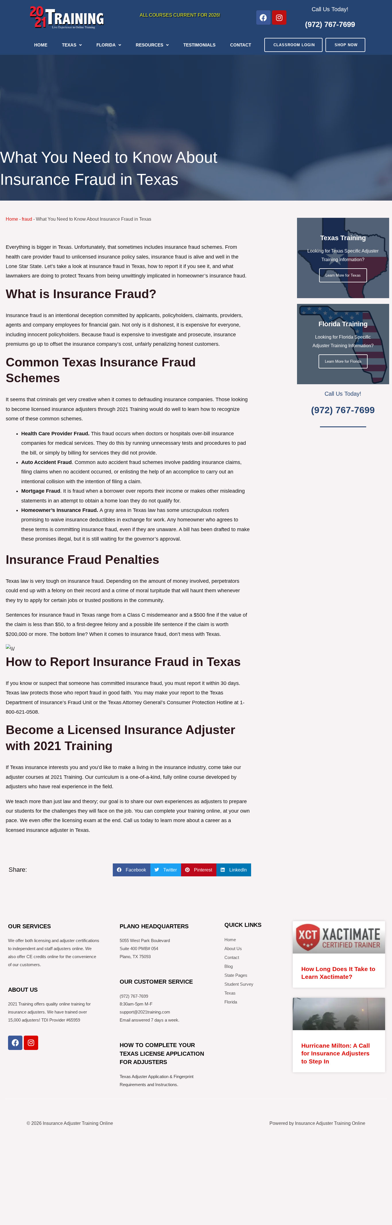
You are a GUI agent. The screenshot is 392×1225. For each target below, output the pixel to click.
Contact (240, 44)
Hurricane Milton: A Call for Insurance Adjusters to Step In (335, 1053)
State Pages (235, 975)
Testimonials (199, 44)
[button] (131, 869)
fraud (27, 219)
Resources (149, 44)
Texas (69, 44)
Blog (228, 966)
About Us (233, 948)
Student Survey (238, 984)
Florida (106, 44)
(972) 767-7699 (330, 24)
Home (40, 44)
